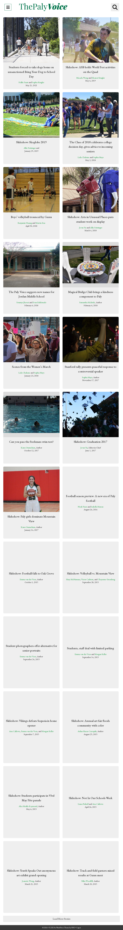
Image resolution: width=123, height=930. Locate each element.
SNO (73, 927)
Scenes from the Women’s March (31, 367)
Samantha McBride (87, 302)
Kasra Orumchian (28, 447)
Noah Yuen (82, 506)
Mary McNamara (73, 579)
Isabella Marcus (97, 506)
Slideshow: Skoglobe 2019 (31, 142)
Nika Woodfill (87, 881)
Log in (78, 927)
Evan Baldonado (39, 302)
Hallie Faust (23, 82)
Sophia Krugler (38, 82)
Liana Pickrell (83, 804)
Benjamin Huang (25, 223)
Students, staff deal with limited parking (90, 648)
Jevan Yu (82, 227)
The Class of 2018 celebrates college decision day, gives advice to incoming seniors (91, 146)
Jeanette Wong (28, 881)
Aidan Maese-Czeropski (87, 731)
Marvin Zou (40, 223)
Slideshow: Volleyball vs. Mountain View (90, 573)
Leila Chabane (83, 157)
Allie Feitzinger (30, 148)
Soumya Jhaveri (22, 302)
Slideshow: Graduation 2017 (90, 442)
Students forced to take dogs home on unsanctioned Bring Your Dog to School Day (31, 71)
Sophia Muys (98, 157)
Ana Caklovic (14, 731)
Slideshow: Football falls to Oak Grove (31, 573)
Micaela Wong (82, 77)
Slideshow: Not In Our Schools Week (90, 798)
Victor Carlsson (87, 579)
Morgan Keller (100, 654)
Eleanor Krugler (98, 77)
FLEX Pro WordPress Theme (59, 927)
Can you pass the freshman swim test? (31, 442)
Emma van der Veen (28, 579)
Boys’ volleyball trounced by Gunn (31, 217)
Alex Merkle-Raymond (28, 806)
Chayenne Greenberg (106, 579)
